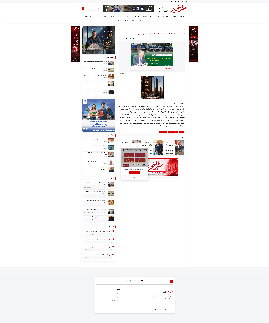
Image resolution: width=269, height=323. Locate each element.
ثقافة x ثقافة (88, 16)
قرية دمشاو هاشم (163, 132)
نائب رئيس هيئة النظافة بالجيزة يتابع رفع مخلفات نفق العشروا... (169, 152)
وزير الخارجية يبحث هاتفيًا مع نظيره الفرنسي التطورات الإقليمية (95, 68)
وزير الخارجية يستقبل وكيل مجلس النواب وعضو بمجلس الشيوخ (95, 61)
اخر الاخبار (111, 135)
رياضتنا (127, 16)
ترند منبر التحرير (109, 57)
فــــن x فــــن (96, 16)
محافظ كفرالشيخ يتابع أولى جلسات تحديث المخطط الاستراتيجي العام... (97, 168)
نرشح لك (111, 178)
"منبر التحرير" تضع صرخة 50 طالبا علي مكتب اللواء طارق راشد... (169, 144)
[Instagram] (172, 1)
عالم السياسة (165, 16)
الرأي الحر (105, 16)
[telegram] (130, 38)
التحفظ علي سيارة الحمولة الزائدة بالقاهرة (99, 146)
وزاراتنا (133, 21)
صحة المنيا (181, 132)
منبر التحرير (171, 132)
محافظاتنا (145, 16)
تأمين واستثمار (136, 16)
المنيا (176, 132)
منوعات (149, 21)
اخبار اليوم (174, 16)
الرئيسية (182, 16)
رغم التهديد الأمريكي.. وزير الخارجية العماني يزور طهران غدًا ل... (96, 82)
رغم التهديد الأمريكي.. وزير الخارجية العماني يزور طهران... (95, 209)
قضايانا (157, 16)
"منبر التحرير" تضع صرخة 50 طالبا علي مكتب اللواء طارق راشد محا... (95, 153)
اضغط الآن (134, 173)
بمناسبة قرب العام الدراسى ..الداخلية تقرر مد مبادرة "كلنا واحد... (95, 139)
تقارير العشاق (141, 21)
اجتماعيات (126, 21)
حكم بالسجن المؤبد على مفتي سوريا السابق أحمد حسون (97, 90)
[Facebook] (168, 1)
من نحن (118, 297)
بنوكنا (151, 16)
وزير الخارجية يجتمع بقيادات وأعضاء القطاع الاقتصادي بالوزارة (95, 75)
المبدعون (112, 16)
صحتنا (119, 21)
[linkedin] (186, 1)
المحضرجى (120, 16)
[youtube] (183, 1)
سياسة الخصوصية (116, 300)
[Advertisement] (243, 270)
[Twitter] (175, 1)
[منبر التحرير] (172, 8)
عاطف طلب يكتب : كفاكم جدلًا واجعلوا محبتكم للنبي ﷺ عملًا (96, 161)
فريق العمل (118, 294)
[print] (133, 38)
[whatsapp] (127, 38)
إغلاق (135, 178)
